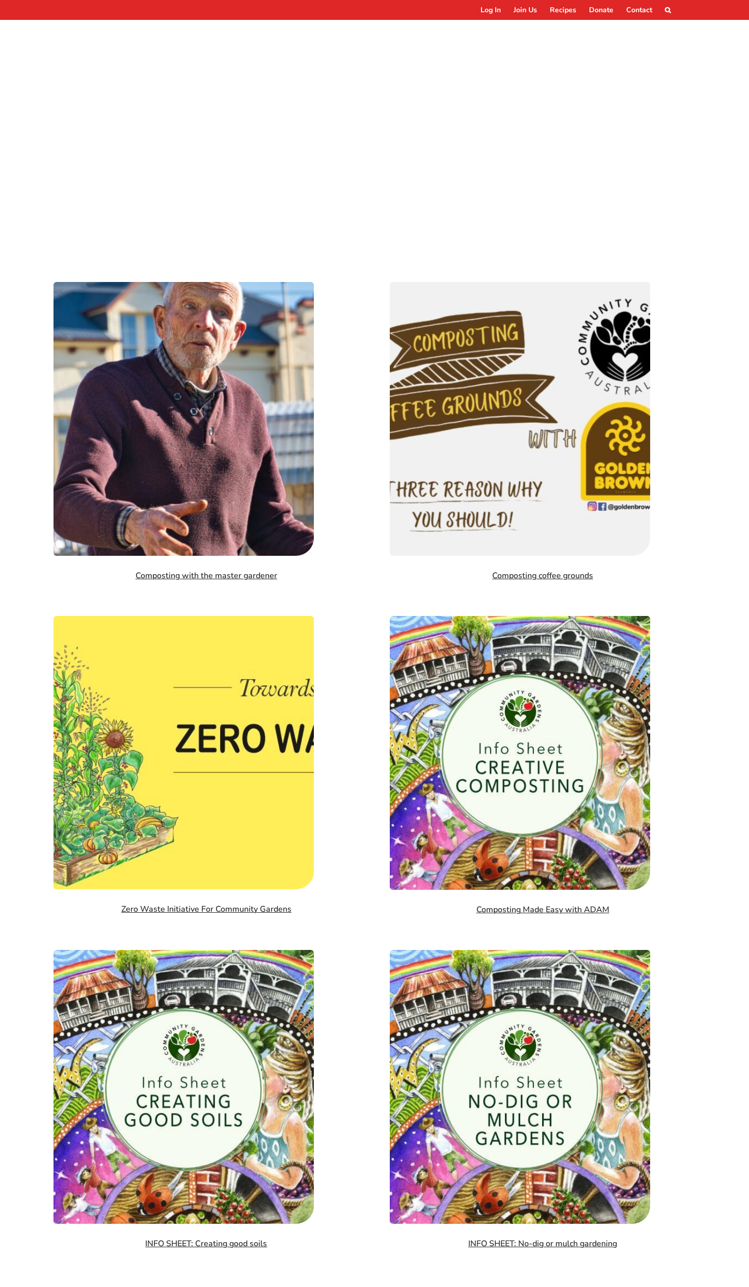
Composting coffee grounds (542, 575)
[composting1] (520, 620)
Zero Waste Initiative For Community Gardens (206, 909)
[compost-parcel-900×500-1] (184, 286)
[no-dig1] (520, 954)
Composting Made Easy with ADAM (542, 909)
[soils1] (184, 954)
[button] (668, 10)
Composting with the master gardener (206, 575)
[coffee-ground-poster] (520, 286)
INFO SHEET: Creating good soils (206, 1243)
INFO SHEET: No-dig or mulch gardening (542, 1243)
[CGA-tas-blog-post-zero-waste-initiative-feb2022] (184, 620)
